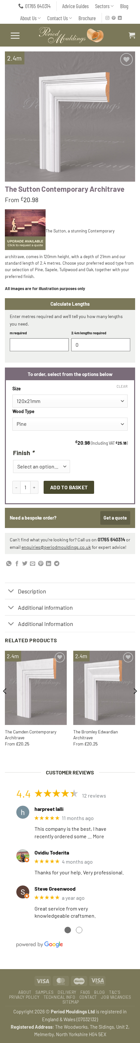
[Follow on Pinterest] (114, 18)
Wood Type (23, 411)
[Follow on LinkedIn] (120, 18)
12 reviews (94, 795)
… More (96, 836)
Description (32, 591)
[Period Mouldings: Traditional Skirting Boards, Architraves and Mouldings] (72, 35)
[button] (15, 35)
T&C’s (114, 992)
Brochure (87, 18)
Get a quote (115, 518)
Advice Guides (75, 6)
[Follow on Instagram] (107, 18)
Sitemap (71, 1002)
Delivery (67, 992)
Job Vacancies (116, 997)
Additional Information (45, 623)
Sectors (102, 6)
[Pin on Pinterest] (40, 564)
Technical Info (60, 997)
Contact (88, 997)
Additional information (45, 607)
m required (18, 333)
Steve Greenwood (55, 888)
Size (16, 388)
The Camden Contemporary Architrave (30, 734)
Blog (124, 6)
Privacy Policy (24, 997)
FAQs (85, 992)
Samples (44, 992)
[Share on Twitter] (24, 564)
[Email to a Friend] (32, 564)
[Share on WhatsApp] (8, 564)
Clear (122, 386)
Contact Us (57, 18)
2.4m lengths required (88, 333)
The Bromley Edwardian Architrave (95, 734)
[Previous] (5, 704)
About (25, 992)
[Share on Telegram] (56, 564)
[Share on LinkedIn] (48, 564)
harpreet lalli (49, 809)
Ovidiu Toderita (52, 852)
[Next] (135, 704)
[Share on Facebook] (17, 564)
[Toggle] (11, 592)
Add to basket (69, 487)
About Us (28, 18)
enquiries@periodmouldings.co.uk (56, 547)
